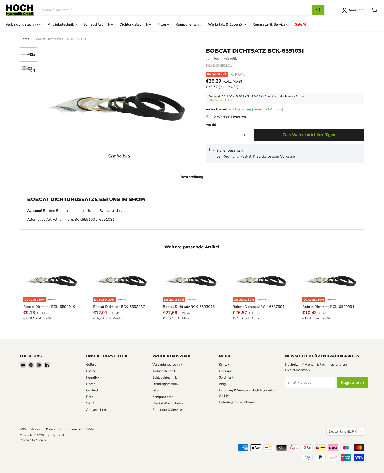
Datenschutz (54, 429)
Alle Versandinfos (220, 100)
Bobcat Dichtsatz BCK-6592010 (49, 306)
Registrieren (352, 382)
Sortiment (226, 377)
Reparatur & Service (269, 24)
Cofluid (91, 364)
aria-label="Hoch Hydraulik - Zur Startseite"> (20, 10)
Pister (90, 384)
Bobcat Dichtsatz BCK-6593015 (189, 306)
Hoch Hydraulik (224, 58)
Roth (89, 397)
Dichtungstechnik (134, 24)
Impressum (74, 429)
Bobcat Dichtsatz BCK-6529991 (328, 306)
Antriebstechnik (61, 24)
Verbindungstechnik (22, 24)
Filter (162, 24)
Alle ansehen (96, 409)
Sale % (300, 24)
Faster (90, 371)
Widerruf (92, 429)
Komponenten (188, 24)
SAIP (90, 403)
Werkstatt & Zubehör (226, 24)
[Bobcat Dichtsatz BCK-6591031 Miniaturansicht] (28, 54)
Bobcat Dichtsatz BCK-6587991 (259, 306)
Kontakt (224, 364)
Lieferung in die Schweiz (237, 402)
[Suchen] (318, 10)
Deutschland (343, 431)
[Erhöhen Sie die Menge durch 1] (244, 135)
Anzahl (211, 124)
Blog (222, 384)
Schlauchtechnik (97, 24)
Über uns (225, 371)
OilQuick (92, 390)
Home (25, 39)
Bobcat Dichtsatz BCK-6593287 (119, 306)
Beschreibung (192, 176)
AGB (23, 429)
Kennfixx (92, 377)
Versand (36, 429)
